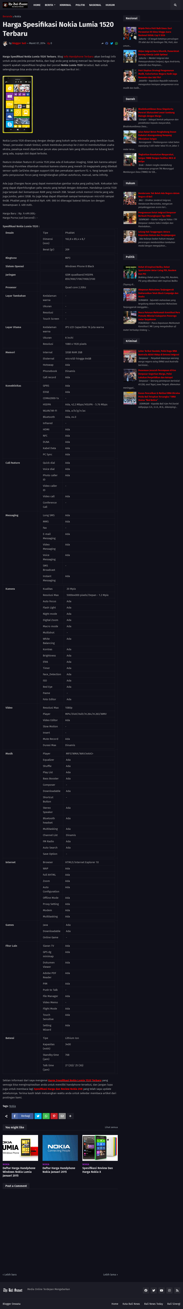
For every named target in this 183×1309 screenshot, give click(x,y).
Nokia (17, 16)
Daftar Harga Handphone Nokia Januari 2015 (59, 1170)
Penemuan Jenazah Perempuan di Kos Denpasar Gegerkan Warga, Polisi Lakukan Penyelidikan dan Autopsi (157, 374)
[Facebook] (106, 43)
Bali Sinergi (173, 1303)
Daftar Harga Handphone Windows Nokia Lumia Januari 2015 (19, 1171)
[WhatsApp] (116, 43)
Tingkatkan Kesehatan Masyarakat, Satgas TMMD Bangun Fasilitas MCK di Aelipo (156, 158)
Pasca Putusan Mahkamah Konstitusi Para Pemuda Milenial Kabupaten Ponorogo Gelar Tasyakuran (159, 316)
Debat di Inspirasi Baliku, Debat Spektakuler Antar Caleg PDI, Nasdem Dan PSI (157, 270)
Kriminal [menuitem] (65, 5)
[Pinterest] (54, 1116)
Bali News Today (153, 1303)
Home (115, 1303)
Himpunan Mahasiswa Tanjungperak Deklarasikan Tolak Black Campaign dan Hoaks (158, 293)
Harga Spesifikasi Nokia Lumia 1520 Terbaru (75, 1080)
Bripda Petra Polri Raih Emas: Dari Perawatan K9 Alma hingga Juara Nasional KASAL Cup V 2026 (155, 32)
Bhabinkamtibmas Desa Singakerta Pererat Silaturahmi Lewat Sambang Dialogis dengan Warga (156, 112)
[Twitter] (111, 43)
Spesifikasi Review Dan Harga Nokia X (97, 1170)
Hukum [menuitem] (110, 5)
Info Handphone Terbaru (79, 56)
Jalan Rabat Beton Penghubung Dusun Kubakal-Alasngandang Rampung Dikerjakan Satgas (157, 135)
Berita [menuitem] (49, 5)
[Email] (62, 1116)
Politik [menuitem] (80, 5)
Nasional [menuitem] (95, 5)
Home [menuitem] (37, 5)
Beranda (7, 16)
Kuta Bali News (131, 1303)
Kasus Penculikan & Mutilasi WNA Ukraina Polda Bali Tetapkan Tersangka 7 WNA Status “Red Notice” (159, 396)
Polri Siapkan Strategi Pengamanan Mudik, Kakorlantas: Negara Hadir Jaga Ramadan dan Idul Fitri (157, 74)
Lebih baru (10, 1274)
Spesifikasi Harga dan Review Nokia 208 (58, 1089)
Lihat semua (111, 1127)
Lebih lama (109, 1274)
